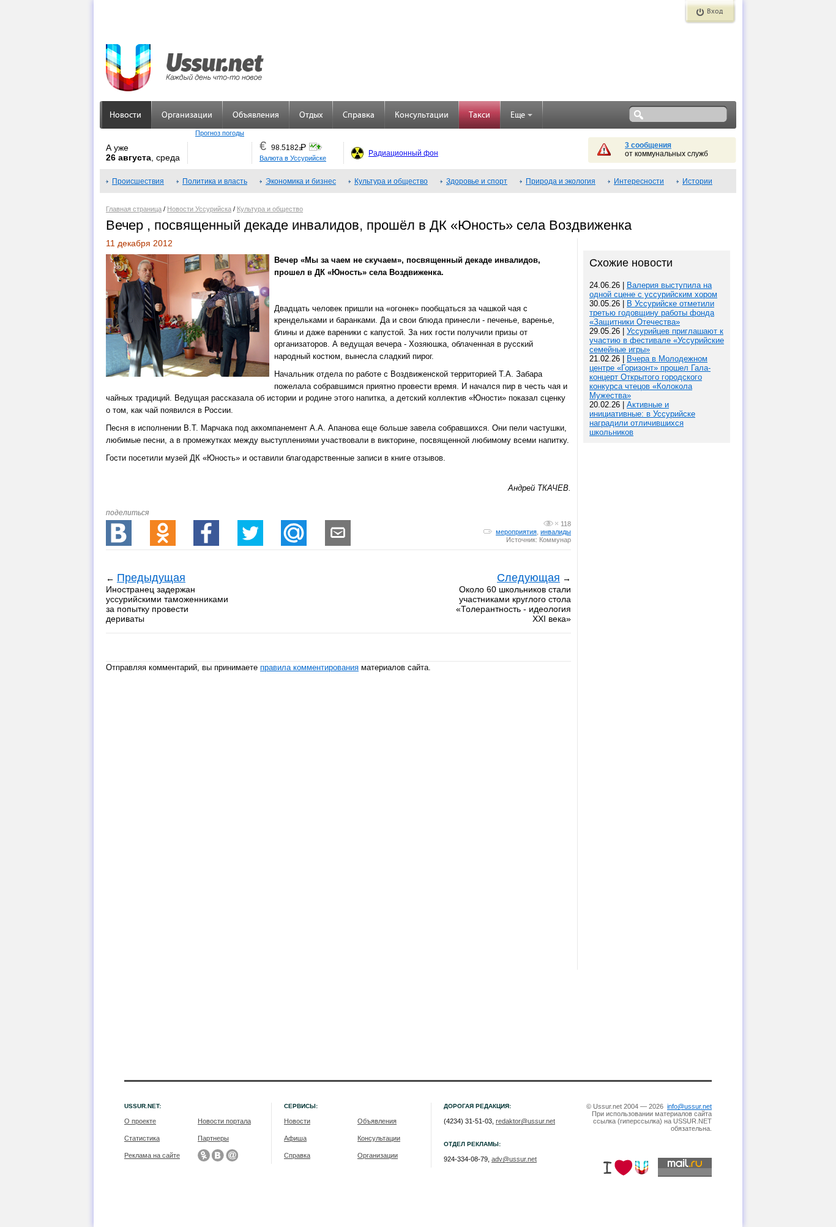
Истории (697, 181)
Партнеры (213, 1138)
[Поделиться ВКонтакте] (119, 533)
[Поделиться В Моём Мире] (294, 533)
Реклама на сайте (152, 1155)
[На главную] (185, 61)
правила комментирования (309, 667)
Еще (517, 115)
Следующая (528, 578)
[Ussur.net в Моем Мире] (232, 1155)
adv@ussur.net (514, 1159)
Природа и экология (560, 181)
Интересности (639, 181)
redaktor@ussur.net (525, 1121)
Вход (715, 11)
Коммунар (555, 539)
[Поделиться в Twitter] (250, 533)
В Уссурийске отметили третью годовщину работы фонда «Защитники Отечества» (651, 313)
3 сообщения (648, 145)
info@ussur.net (689, 1106)
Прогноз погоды (219, 133)
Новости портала (224, 1121)
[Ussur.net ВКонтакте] (218, 1155)
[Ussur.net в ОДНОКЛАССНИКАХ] (204, 1155)
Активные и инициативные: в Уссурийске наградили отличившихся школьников (642, 418)
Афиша (295, 1138)
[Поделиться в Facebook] (206, 533)
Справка (359, 115)
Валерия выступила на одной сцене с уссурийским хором (653, 290)
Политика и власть (214, 181)
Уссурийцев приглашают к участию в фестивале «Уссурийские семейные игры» (656, 340)
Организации (187, 115)
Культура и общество (391, 181)
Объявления (256, 115)
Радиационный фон (403, 153)
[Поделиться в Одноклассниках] (163, 533)
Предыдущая (151, 578)
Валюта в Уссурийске (292, 158)
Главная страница (134, 209)
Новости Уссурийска (199, 209)
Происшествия (138, 181)
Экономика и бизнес (301, 181)
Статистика (142, 1138)
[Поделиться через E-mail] (338, 533)
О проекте (140, 1121)
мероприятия (516, 531)
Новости (125, 115)
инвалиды (555, 531)
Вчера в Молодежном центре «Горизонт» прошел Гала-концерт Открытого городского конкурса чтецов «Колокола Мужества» (650, 377)
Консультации (422, 115)
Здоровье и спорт (476, 181)
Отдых (311, 115)
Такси (479, 115)
